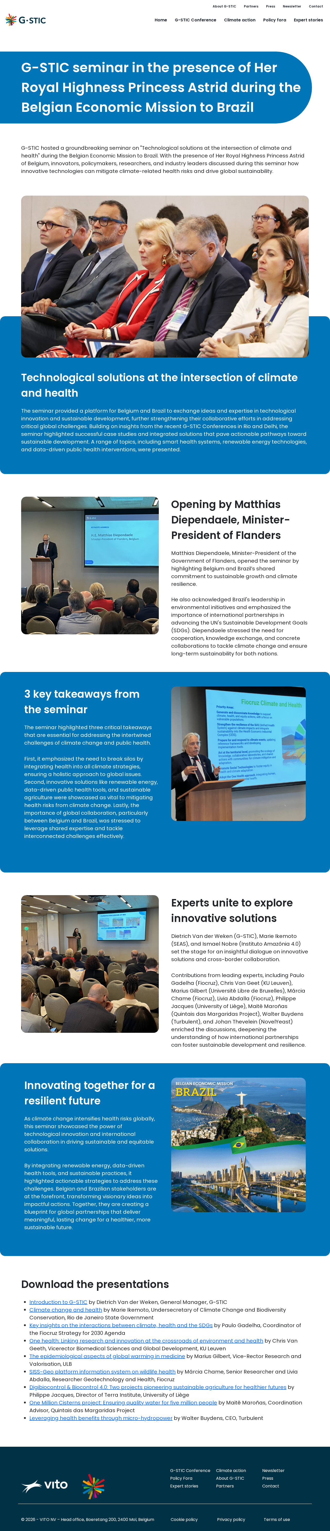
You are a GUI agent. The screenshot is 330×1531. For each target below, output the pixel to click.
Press (270, 6)
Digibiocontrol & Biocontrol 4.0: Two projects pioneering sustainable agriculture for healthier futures (157, 1387)
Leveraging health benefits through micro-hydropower (100, 1418)
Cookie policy (184, 1519)
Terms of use (277, 1519)
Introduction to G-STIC (58, 1302)
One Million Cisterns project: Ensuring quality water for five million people (123, 1402)
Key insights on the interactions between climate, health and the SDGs (121, 1325)
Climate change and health (65, 1309)
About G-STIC (224, 6)
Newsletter (292, 6)
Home (161, 20)
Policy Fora (181, 1478)
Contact (316, 6)
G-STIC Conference (195, 20)
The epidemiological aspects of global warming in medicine (107, 1356)
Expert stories (308, 20)
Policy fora (274, 20)
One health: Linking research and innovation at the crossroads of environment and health (146, 1340)
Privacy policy (231, 1519)
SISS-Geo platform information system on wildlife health (102, 1371)
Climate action (239, 20)
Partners (251, 6)
